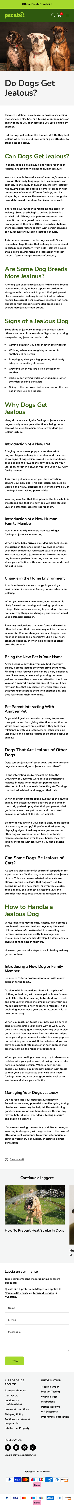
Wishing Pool (49, 1397)
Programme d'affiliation (55, 1417)
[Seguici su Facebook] (8, 1447)
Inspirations (48, 1401)
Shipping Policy (14, 1414)
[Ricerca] (53, 15)
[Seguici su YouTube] (24, 1447)
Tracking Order (50, 1387)
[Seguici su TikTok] (33, 1447)
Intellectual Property (17, 1428)
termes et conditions (17, 1409)
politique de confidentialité (13, 1402)
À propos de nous (15, 1390)
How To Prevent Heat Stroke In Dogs (34, 1230)
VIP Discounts (49, 1411)
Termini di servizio (43, 1293)
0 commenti (17, 1159)
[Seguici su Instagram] (16, 1447)
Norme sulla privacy (16, 1293)
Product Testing (50, 1391)
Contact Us (11, 1395)
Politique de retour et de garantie (17, 1421)
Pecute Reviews (50, 1407)
